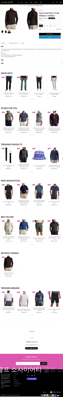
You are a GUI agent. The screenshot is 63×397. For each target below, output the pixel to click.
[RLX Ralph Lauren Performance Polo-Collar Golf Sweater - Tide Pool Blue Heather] (23, 227)
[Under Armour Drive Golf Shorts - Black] (54, 299)
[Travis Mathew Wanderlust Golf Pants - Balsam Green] (23, 83)
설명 (2, 46)
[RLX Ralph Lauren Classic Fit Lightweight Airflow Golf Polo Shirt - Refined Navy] (23, 191)
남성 (15, 375)
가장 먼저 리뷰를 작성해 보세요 (31, 348)
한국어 (44, 392)
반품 (2, 63)
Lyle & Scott (25, 5)
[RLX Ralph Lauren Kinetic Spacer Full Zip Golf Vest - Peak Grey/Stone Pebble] (39, 118)
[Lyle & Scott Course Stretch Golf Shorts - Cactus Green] (39, 227)
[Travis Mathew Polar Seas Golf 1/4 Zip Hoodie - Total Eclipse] (54, 155)
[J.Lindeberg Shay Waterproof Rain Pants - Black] (8, 83)
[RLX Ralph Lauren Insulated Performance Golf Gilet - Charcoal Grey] (54, 227)
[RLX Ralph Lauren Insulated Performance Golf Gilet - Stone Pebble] (8, 227)
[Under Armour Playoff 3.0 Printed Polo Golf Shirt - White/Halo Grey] (23, 299)
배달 (2, 60)
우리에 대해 (16, 373)
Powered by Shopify (16, 395)
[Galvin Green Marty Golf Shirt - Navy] (54, 191)
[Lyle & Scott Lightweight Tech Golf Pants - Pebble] (54, 83)
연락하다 (15, 379)
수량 (40, 29)
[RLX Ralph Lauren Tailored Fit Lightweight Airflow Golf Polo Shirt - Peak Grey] (8, 118)
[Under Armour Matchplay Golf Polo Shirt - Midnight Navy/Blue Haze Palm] (39, 298)
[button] (2, 31)
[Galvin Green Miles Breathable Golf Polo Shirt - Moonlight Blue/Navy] (39, 191)
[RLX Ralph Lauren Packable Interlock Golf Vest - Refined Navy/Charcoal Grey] (23, 154)
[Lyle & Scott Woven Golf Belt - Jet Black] (8, 155)
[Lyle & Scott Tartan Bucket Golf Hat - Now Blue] (39, 155)
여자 (15, 377)
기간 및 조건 (16, 385)
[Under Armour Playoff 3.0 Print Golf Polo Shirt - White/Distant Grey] (8, 298)
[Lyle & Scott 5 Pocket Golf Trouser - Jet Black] (39, 83)
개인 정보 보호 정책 (17, 383)
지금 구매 (49, 37)
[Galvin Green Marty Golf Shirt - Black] (8, 191)
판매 (41, 2)
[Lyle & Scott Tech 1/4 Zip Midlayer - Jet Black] (8, 263)
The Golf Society (10, 395)
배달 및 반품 (16, 381)
